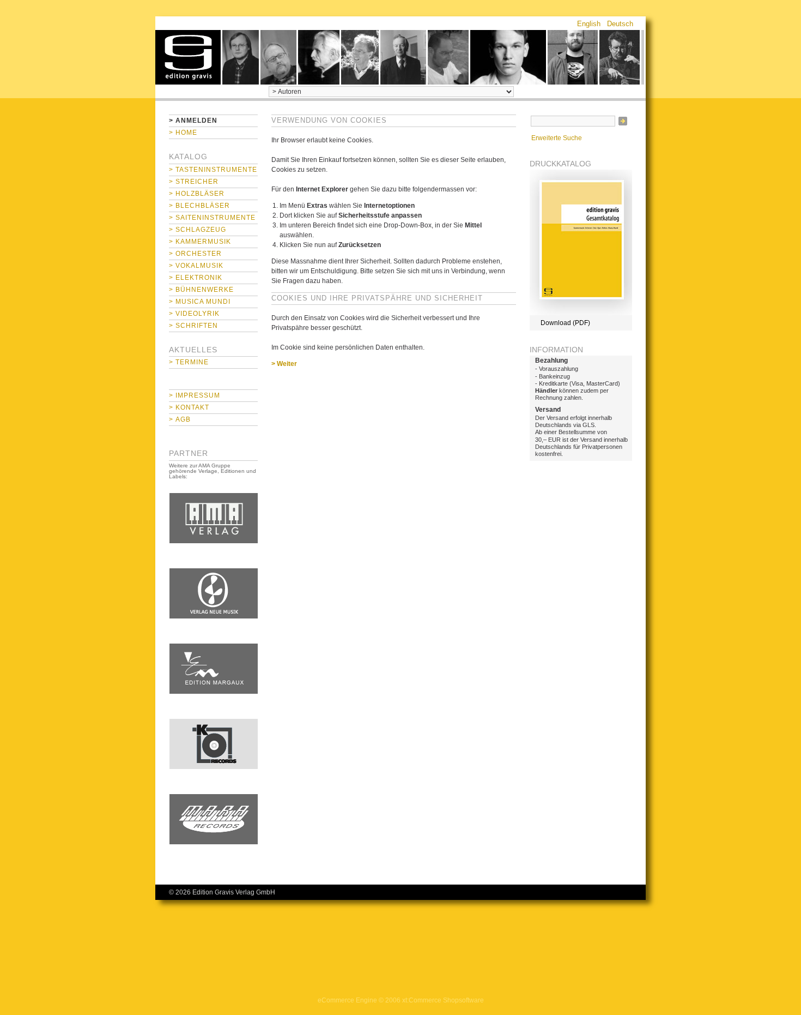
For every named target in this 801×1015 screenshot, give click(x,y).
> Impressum (194, 395)
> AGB (180, 419)
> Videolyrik (194, 313)
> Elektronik (195, 277)
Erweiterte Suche (556, 138)
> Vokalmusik (196, 265)
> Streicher (194, 181)
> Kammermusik (200, 241)
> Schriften (193, 325)
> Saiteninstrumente (212, 217)
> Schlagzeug (197, 229)
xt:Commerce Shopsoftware (443, 1000)
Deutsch (620, 24)
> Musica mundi (199, 301)
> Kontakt (189, 407)
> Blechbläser (199, 205)
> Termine (189, 362)
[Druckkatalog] (581, 313)
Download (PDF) (565, 323)
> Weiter (284, 364)
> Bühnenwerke (201, 289)
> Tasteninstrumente (213, 169)
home (188, 57)
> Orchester (195, 253)
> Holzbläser (196, 193)
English (588, 24)
